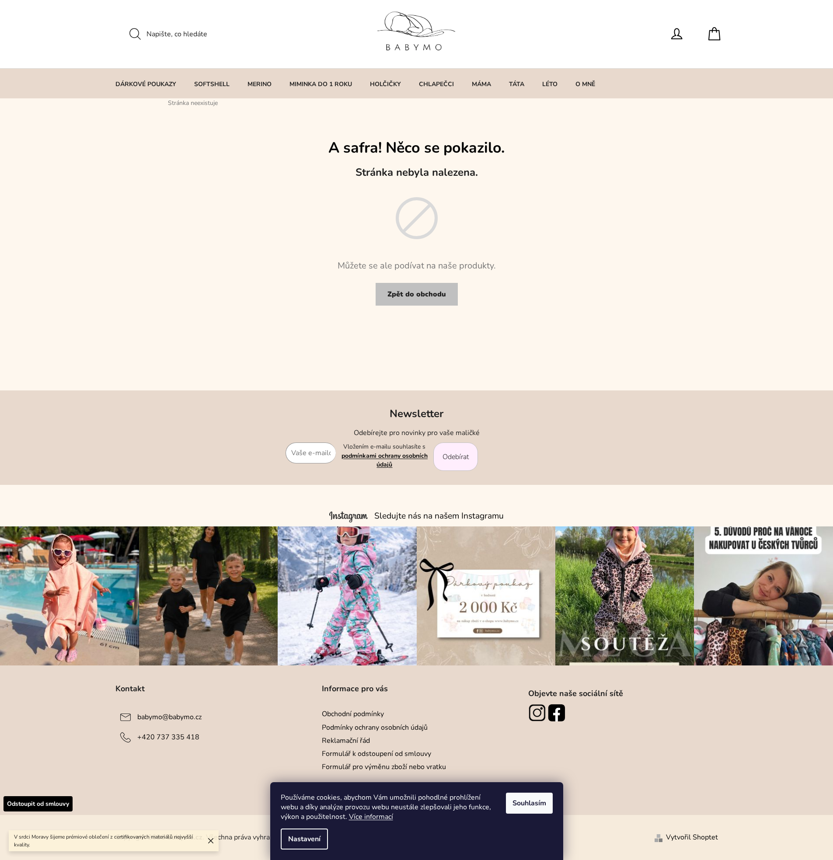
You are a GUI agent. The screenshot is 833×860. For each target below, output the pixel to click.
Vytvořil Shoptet (692, 837)
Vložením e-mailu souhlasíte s (385, 455)
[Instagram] (538, 712)
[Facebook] (558, 712)
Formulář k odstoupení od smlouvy (376, 754)
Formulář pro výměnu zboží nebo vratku (384, 767)
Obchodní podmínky (353, 714)
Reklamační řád (346, 740)
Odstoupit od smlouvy (38, 804)
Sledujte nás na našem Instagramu (439, 516)
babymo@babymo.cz (169, 717)
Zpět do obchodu (416, 294)
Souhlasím (529, 803)
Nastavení (304, 839)
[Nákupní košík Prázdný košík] (717, 34)
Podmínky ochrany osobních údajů (375, 727)
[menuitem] (146, 84)
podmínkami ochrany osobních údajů (385, 460)
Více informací (371, 817)
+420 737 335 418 (168, 737)
